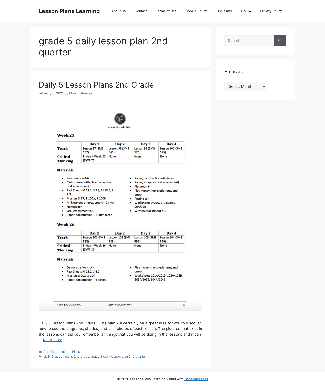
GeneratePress (196, 379)
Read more (52, 340)
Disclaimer (224, 11)
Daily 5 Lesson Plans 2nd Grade (96, 84)
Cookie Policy (196, 11)
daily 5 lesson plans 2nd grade (66, 356)
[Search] (280, 40)
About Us (118, 11)
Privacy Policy (271, 11)
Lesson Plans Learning (69, 11)
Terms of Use (166, 11)
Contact (141, 11)
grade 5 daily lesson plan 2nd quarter (118, 356)
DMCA (246, 11)
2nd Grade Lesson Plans (62, 351)
